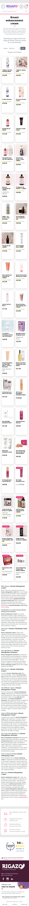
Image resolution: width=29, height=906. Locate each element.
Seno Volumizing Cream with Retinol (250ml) (21, 569)
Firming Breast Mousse (20, 422)
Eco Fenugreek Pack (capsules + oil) (21, 218)
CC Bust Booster (7, 99)
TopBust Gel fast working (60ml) (7, 70)
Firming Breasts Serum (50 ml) (7, 480)
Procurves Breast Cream (21, 100)
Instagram (7, 879)
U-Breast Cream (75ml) (20, 129)
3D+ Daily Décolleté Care (20, 480)
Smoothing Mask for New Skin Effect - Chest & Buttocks (7, 365)
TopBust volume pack (21, 70)
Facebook (3, 879)
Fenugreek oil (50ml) (6, 129)
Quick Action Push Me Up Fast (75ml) (21, 275)
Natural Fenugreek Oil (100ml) (6, 188)
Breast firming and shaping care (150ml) (21, 306)
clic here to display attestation (15, 859)
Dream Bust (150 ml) (7, 568)
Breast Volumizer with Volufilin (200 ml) (7, 540)
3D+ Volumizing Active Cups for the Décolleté (20, 452)
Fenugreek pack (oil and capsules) (7, 158)
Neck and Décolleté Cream (7, 451)
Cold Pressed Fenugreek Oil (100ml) (20, 510)
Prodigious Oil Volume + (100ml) (21, 187)
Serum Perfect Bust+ (6, 305)
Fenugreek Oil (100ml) (6, 246)
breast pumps (5, 607)
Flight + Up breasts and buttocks (5, 218)
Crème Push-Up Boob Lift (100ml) (7, 509)
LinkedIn (12, 879)
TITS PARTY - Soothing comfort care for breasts (7, 335)
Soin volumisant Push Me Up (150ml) (7, 276)
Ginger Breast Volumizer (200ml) (21, 539)
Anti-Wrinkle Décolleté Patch (7, 422)
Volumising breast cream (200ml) (20, 159)
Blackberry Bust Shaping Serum (20, 334)
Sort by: (6, 48)
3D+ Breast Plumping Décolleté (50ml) (21, 393)
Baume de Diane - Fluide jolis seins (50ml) (21, 364)
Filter (22, 48)
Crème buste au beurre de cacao (7, 392)
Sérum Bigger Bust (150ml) (20, 246)
